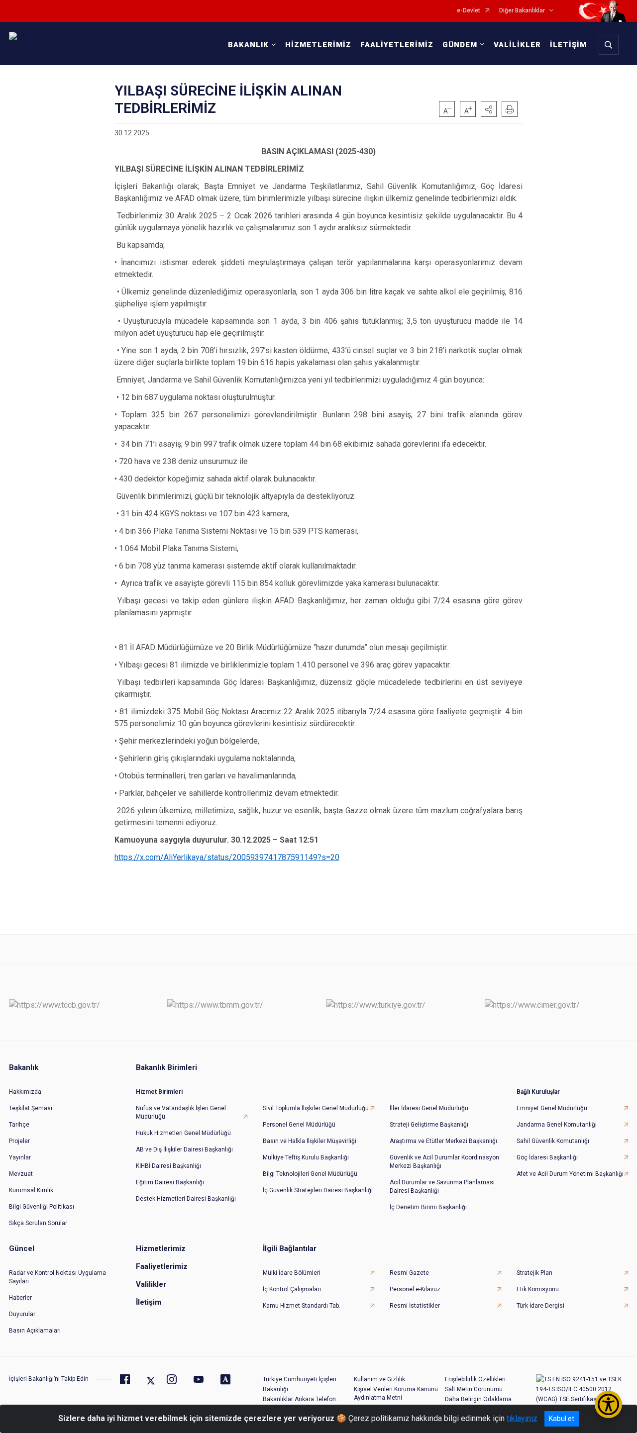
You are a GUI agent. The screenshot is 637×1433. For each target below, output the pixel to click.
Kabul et (561, 1419)
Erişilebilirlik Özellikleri (475, 1379)
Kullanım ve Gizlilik (379, 1379)
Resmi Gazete (409, 1272)
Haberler (20, 1297)
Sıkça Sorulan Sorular (38, 1223)
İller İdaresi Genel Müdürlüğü (429, 1108)
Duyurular (22, 1314)
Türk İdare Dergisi (540, 1305)
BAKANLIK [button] (248, 44)
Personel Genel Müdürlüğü (299, 1124)
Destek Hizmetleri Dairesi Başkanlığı (186, 1198)
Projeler (19, 1141)
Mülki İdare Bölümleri (291, 1272)
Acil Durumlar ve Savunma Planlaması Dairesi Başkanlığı (442, 1186)
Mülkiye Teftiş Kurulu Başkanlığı (306, 1157)
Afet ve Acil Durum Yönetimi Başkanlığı (570, 1173)
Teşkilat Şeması (30, 1108)
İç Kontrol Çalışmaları (292, 1289)
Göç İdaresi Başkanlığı (547, 1157)
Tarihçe (19, 1124)
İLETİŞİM (568, 44)
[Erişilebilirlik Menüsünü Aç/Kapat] (608, 1404)
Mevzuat (21, 1173)
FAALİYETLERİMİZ (396, 44)
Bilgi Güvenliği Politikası (41, 1206)
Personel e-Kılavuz (415, 1289)
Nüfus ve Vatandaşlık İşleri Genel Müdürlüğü (181, 1112)
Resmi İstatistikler (415, 1305)
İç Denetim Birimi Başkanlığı (428, 1207)
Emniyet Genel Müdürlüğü (552, 1108)
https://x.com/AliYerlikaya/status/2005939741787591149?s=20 (226, 857)
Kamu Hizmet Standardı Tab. (301, 1305)
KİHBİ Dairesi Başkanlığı (168, 1165)
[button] (489, 109)
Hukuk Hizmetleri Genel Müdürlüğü (183, 1133)
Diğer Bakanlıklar (522, 10)
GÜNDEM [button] (459, 44)
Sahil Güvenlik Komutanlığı (553, 1141)
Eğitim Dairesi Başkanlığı (170, 1182)
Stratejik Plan (534, 1272)
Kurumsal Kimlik (31, 1190)
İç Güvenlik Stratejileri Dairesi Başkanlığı (318, 1190)
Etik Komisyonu (538, 1289)
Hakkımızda (25, 1091)
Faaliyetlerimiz (162, 1266)
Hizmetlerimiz (161, 1248)
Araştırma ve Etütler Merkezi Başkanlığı (443, 1141)
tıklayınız (522, 1418)
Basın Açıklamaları (35, 1330)
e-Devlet (468, 10)
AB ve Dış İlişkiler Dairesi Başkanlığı (184, 1149)
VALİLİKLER (517, 44)
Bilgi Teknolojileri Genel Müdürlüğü (310, 1173)
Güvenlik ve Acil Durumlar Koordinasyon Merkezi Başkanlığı (444, 1161)
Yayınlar (20, 1157)
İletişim (148, 1302)
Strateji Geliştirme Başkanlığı (429, 1124)
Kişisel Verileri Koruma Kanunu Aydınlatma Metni (396, 1393)
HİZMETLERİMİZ (318, 44)
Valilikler (151, 1284)
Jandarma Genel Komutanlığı (557, 1124)
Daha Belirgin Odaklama (478, 1399)
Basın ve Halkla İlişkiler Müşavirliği (309, 1141)
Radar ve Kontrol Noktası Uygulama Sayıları (57, 1277)
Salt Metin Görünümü (474, 1389)
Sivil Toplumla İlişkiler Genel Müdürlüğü (316, 1108)
